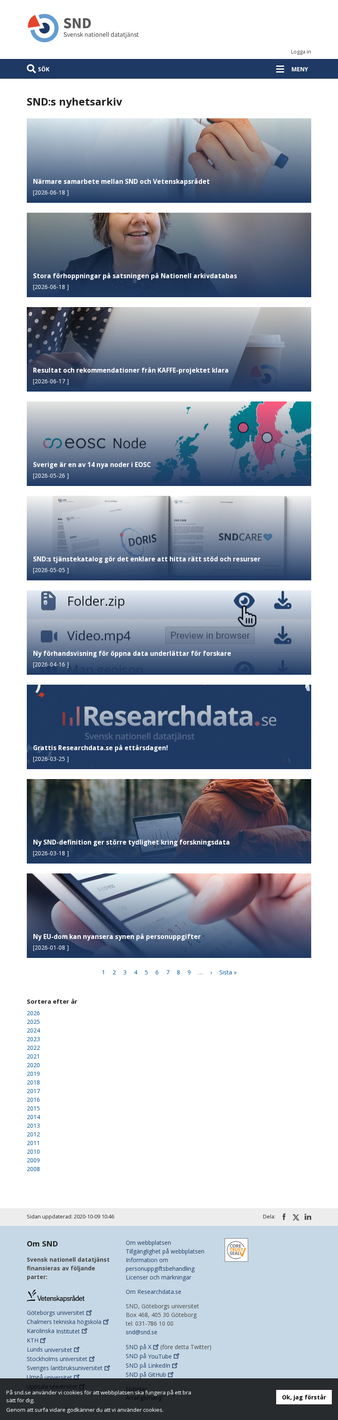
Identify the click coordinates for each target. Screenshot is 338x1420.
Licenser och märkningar (158, 1277)
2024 (33, 1030)
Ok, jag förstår (304, 1397)
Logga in (301, 51)
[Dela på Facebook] (284, 1216)
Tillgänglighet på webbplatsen (165, 1251)
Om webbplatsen (148, 1242)
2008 (33, 1169)
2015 (33, 1108)
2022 (33, 1048)
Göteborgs (55, 1313)
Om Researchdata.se (153, 1292)
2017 (33, 1091)
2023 (33, 1039)
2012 (33, 1134)
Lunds (49, 1350)
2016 (33, 1099)
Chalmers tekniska (64, 1322)
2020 (33, 1065)
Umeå (49, 1377)
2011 (33, 1143)
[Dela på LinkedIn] (308, 1216)
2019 (33, 1073)
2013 (33, 1125)
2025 (33, 1022)
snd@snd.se (141, 1332)
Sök (43, 69)
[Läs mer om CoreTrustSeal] (236, 1249)
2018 (33, 1082)
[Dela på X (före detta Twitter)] (296, 1217)
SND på (138, 1347)
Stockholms (57, 1359)
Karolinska (53, 1331)
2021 (33, 1056)
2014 (33, 1117)
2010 (33, 1151)
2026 (33, 1013)
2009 (33, 1160)
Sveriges (65, 1368)
